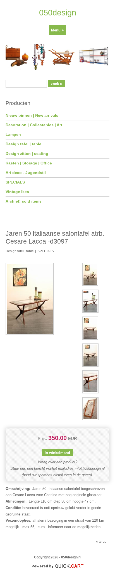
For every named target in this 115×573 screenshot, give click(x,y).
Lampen (13, 134)
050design (57, 12)
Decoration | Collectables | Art (34, 125)
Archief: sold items (24, 201)
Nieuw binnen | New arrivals (32, 115)
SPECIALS (15, 182)
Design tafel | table (23, 144)
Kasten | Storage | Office (29, 163)
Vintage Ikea (17, 191)
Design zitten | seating (27, 153)
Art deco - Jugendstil (26, 172)
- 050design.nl (70, 557)
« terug (101, 541)
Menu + (57, 30)
